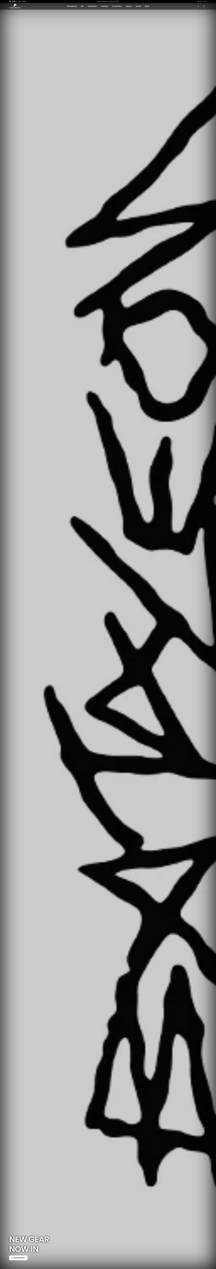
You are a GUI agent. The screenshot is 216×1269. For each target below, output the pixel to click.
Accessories (116, 6)
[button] (204, 6)
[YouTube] (14, 1)
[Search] (198, 6)
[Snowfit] (15, 6)
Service (128, 6)
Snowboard (92, 6)
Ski (82, 6)
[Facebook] (10, 1)
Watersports (72, 6)
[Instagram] (12, 1)
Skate (147, 6)
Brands (138, 6)
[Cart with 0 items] (204, 6)
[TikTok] (16, 1)
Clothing (104, 6)
